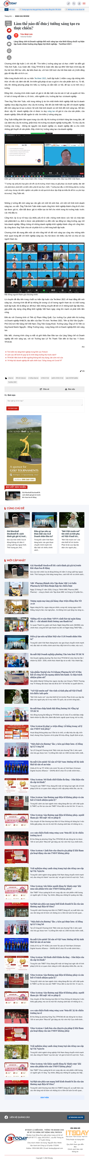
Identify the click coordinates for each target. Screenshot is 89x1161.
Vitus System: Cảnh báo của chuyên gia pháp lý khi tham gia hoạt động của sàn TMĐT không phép (57, 852)
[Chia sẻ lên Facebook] (9, 37)
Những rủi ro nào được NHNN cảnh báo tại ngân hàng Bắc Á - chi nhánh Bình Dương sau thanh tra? (55, 620)
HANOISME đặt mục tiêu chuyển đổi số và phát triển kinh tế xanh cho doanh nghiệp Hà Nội (55, 1154)
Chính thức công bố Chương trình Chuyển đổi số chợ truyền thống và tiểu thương (55, 1118)
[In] (9, 51)
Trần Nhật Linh (26, 34)
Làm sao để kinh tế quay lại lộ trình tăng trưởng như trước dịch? (31, 355)
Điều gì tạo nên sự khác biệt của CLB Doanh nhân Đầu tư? (43, 533)
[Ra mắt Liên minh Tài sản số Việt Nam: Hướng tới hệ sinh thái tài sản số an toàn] (17, 767)
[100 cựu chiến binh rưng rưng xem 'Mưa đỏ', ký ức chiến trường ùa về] (17, 838)
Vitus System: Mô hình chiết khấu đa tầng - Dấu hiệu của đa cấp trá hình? (57, 781)
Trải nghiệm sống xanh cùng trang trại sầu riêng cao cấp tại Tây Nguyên (57, 869)
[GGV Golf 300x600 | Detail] (24, 449)
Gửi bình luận (12, 408)
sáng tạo (51, 111)
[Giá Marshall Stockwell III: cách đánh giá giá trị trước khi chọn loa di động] (17, 571)
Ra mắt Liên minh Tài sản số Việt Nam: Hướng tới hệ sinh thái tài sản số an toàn (57, 763)
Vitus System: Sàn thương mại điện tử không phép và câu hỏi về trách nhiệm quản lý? (57, 798)
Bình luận (8, 23)
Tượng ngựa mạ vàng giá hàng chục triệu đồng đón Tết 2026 (23, 9)
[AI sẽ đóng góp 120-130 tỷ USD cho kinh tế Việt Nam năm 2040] (17, 1105)
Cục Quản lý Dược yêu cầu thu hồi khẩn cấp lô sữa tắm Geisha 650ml (55, 1136)
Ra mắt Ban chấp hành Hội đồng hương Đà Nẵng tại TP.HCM (54, 709)
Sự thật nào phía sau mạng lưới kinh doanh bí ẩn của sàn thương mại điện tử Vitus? (57, 905)
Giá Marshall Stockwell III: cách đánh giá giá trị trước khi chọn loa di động (16, 534)
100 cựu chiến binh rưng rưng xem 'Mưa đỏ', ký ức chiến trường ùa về (57, 834)
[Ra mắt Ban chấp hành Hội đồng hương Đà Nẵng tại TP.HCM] (17, 714)
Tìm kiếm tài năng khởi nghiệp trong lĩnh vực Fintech (27, 352)
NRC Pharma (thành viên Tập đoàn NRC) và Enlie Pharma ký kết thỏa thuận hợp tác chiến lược (53, 584)
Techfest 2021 (40, 78)
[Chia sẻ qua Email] (9, 44)
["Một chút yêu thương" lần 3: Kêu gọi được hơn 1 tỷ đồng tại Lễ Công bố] (17, 750)
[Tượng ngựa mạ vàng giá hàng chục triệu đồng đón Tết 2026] (17, 607)
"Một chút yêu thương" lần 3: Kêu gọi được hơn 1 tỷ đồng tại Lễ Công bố (56, 745)
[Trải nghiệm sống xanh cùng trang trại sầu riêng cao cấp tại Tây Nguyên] (17, 874)
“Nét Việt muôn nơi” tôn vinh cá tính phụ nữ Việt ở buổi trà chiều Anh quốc (71, 534)
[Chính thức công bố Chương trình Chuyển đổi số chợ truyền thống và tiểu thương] (17, 1123)
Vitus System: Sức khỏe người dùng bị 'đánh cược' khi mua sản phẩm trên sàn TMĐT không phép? (55, 887)
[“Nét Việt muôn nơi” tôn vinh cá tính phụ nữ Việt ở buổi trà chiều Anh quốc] (17, 696)
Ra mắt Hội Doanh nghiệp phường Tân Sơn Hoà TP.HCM (57, 654)
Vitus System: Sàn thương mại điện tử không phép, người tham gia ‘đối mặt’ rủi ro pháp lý (57, 816)
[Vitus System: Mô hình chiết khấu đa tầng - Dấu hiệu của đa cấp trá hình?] (17, 785)
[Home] (9, 30)
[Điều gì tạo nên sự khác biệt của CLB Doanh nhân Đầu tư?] (17, 642)
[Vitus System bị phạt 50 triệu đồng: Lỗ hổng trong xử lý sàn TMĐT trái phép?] (17, 732)
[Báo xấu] (9, 57)
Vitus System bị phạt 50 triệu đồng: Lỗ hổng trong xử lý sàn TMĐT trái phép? (56, 727)
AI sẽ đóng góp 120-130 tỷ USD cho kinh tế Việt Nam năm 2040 (57, 1100)
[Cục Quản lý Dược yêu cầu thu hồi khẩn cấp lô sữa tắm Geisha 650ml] (17, 1140)
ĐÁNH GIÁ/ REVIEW (12, 525)
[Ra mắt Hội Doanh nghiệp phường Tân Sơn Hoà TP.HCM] (17, 660)
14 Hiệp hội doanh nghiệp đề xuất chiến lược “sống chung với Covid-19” (34, 360)
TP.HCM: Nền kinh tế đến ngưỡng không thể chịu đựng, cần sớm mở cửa (35, 358)
